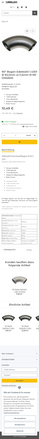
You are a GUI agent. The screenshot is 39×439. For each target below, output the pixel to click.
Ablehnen (20, 431)
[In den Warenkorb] (19, 142)
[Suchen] (34, 13)
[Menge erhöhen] (34, 135)
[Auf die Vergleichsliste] (27, 31)
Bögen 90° (13, 86)
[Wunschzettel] (22, 7)
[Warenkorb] (26, 7)
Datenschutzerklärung (11, 413)
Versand (19, 113)
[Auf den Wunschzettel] (32, 31)
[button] (18, 7)
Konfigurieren (20, 425)
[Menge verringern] (4, 135)
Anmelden (19, 381)
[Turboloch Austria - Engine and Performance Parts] (11, 2)
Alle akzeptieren (20, 418)
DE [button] (11, 7)
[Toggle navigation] (3, 1)
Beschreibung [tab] (8, 150)
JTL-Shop (23, 436)
